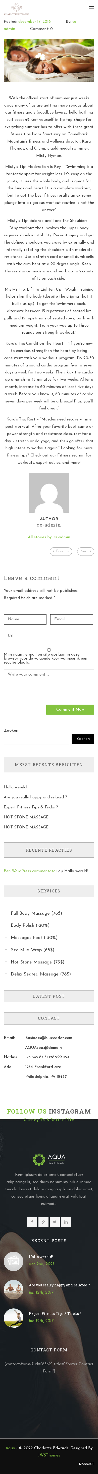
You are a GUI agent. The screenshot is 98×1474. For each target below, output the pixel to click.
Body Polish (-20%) (30, 925)
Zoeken (11, 731)
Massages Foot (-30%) (34, 938)
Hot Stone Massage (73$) (37, 962)
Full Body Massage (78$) (36, 913)
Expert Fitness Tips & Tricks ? (31, 807)
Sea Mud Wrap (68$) (32, 950)
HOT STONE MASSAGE (26, 817)
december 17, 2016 (34, 22)
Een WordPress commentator (30, 871)
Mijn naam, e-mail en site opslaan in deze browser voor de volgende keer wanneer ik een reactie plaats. (45, 659)
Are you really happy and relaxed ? (35, 797)
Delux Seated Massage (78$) (41, 974)
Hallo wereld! (15, 787)
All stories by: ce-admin (49, 537)
